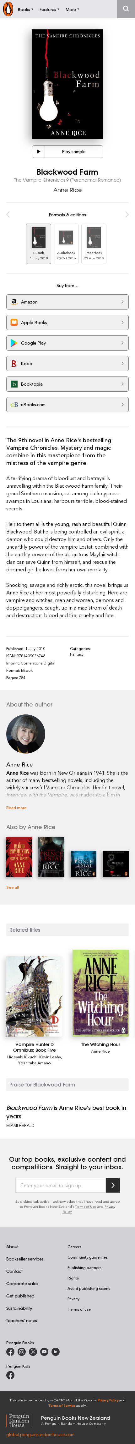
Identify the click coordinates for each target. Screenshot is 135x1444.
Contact (14, 1271)
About (12, 1246)
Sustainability (19, 1308)
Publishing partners (84, 1267)
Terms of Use (85, 1206)
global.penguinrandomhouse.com (40, 1434)
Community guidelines (88, 1257)
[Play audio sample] (38, 152)
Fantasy (77, 654)
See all (12, 887)
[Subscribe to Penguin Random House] (113, 1185)
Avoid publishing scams (89, 1288)
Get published (20, 1295)
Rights (73, 1278)
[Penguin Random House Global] (23, 1419)
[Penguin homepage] (8, 9)
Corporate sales (22, 1283)
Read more (16, 807)
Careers (74, 1246)
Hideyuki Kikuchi (22, 1057)
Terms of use (79, 1309)
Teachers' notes (21, 1320)
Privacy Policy (108, 1400)
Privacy (73, 1299)
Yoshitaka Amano (34, 1063)
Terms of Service (61, 1405)
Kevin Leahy (50, 1057)
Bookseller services (25, 1258)
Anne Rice (67, 189)
